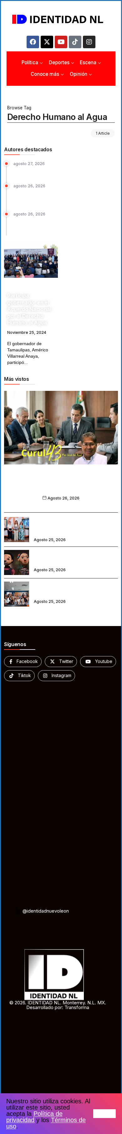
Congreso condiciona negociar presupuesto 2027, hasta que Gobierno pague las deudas (61, 225)
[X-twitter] (47, 42)
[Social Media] (22, 661)
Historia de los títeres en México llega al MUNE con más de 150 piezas (74, 558)
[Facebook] (33, 42)
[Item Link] (31, 260)
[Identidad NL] (61, 19)
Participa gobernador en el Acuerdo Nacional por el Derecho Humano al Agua (29, 309)
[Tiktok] (75, 42)
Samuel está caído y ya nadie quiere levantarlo (63, 171)
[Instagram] (89, 42)
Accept (104, 1113)
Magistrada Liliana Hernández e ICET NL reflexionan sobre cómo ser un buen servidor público (74, 525)
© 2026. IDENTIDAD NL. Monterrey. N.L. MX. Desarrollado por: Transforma (57, 1005)
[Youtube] (61, 42)
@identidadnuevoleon (46, 911)
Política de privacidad (34, 1116)
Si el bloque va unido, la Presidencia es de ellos (60, 485)
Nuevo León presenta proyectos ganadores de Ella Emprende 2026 (71, 589)
